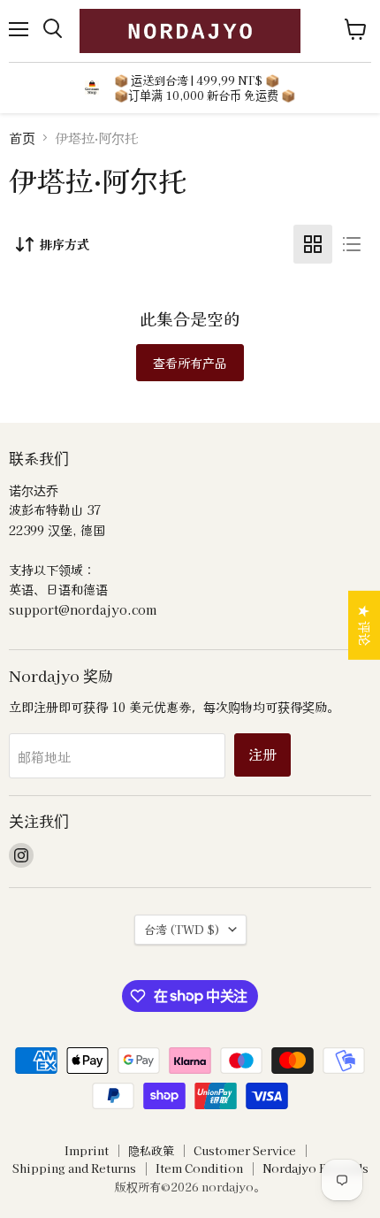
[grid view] (312, 244)
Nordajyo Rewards (315, 1168)
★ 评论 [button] (365, 624)
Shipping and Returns (74, 1168)
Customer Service (245, 1150)
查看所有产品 (190, 363)
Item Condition (199, 1168)
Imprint (87, 1150)
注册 (262, 754)
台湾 (182, 929)
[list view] (351, 244)
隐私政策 (151, 1150)
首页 (22, 137)
